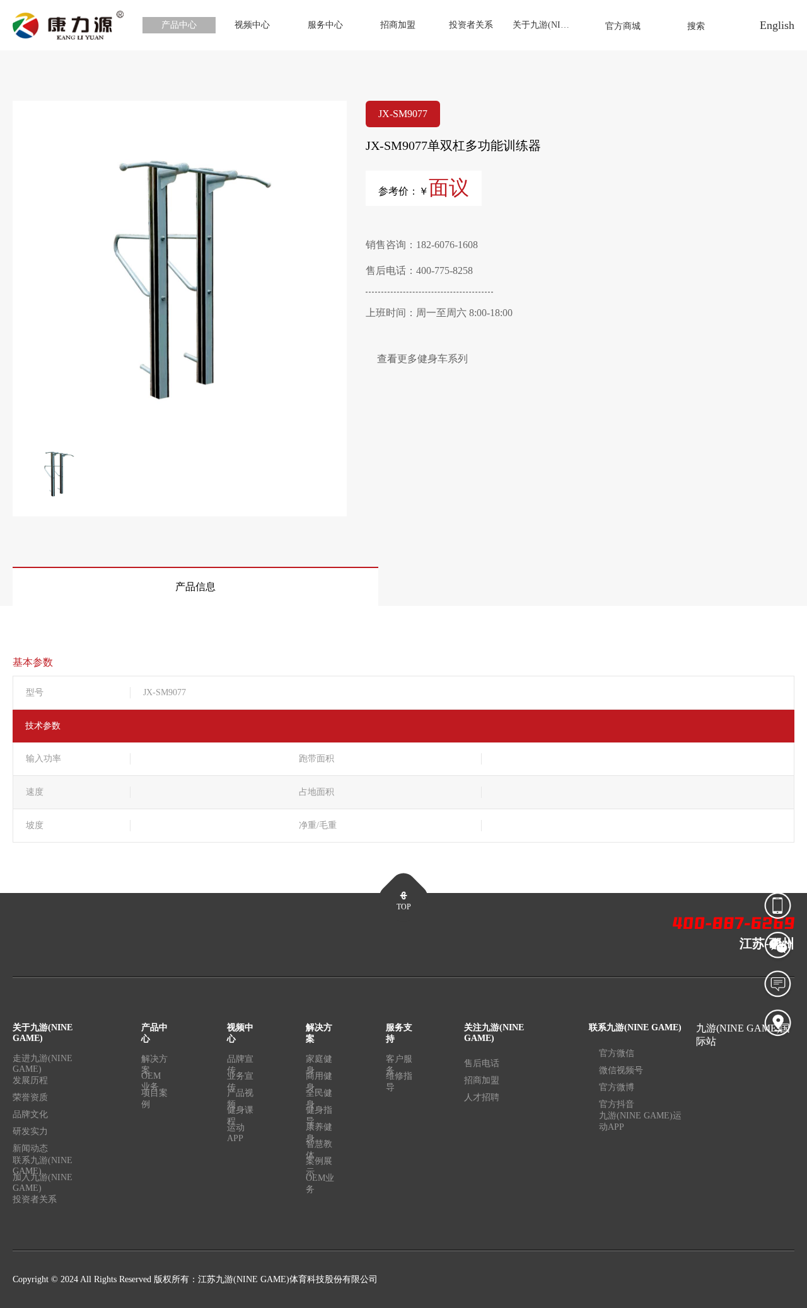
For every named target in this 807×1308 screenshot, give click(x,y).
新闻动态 (30, 1148)
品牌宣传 (240, 1067)
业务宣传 (240, 1084)
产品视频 (240, 1101)
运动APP (236, 1133)
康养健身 (319, 1135)
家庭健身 (319, 1067)
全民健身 (319, 1101)
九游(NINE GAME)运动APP (640, 1121)
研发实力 (30, 1131)
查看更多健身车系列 (422, 358)
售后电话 (481, 1063)
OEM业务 (151, 1083)
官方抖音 (616, 1104)
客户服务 (399, 1067)
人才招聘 (481, 1097)
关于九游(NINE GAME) (547, 25)
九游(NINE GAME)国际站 (743, 1035)
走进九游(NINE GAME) (43, 1065)
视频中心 (252, 25)
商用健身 (319, 1084)
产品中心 (179, 25)
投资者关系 (471, 25)
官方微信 (616, 1053)
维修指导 (399, 1082)
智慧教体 (319, 1152)
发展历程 (30, 1080)
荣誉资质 (30, 1097)
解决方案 (154, 1067)
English (777, 25)
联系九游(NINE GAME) (43, 1167)
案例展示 (319, 1169)
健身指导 (319, 1118)
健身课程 (240, 1118)
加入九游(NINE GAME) (43, 1184)
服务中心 (325, 25)
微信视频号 (621, 1070)
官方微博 (616, 1087)
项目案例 (154, 1099)
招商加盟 (397, 25)
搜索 (696, 26)
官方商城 (623, 26)
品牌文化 (30, 1114)
